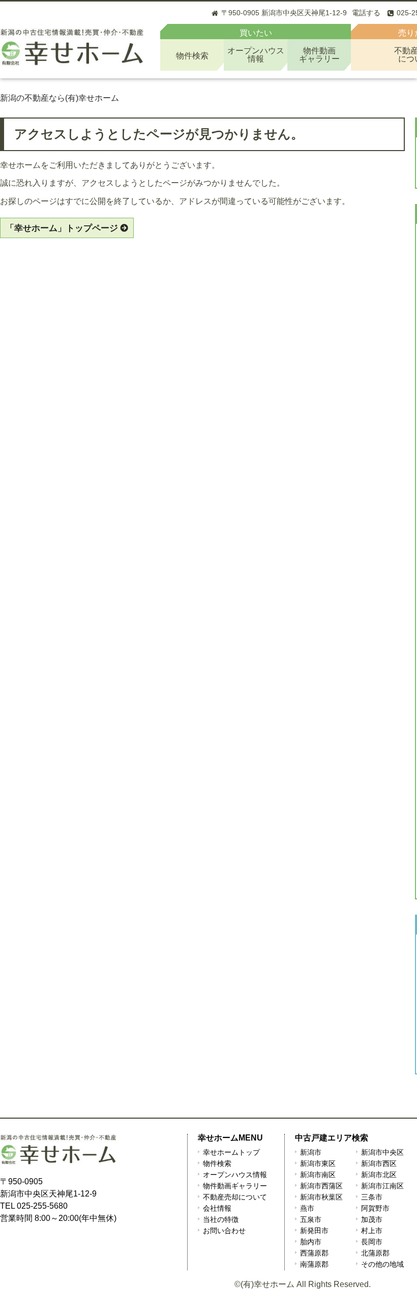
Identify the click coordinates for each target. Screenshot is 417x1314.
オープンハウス (255, 54)
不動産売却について (235, 1197)
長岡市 (371, 1242)
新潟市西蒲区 (321, 1186)
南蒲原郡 (314, 1264)
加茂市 (371, 1219)
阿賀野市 (375, 1208)
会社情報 (217, 1208)
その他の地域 (382, 1264)
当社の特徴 (221, 1219)
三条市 (371, 1197)
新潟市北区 (379, 1175)
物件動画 (319, 54)
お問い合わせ (224, 1231)
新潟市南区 (318, 1175)
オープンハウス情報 (235, 1175)
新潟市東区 (318, 1163)
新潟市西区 (379, 1163)
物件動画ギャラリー (235, 1186)
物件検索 (192, 55)
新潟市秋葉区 (321, 1197)
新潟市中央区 (382, 1152)
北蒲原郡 (375, 1253)
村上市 (371, 1231)
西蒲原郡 (314, 1253)
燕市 (307, 1208)
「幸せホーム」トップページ (62, 228)
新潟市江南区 (382, 1186)
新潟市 (310, 1152)
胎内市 (310, 1242)
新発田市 (314, 1231)
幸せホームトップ (231, 1152)
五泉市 (310, 1219)
